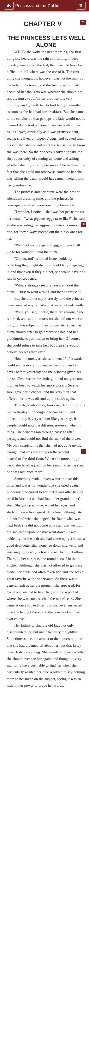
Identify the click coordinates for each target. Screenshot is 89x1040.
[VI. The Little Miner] (84, 520)
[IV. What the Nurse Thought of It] (5, 520)
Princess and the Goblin (37, 5)
